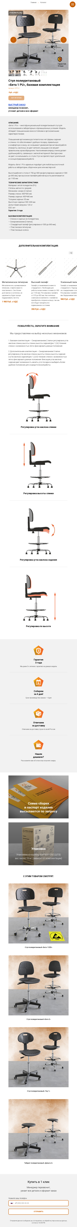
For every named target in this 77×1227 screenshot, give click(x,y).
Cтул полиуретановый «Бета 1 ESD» (38, 947)
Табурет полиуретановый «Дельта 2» (38, 1163)
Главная (33, 2)
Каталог (43, 2)
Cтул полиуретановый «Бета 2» (39, 1019)
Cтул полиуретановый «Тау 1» (38, 1091)
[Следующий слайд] (64, 40)
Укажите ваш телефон (17, 1198)
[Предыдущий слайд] (13, 40)
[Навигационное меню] (72, 4)
